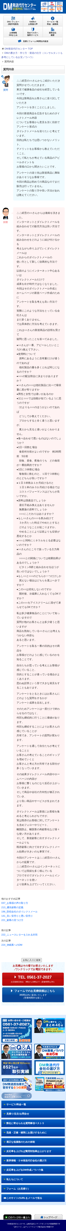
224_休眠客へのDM (11, 944)
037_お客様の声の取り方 (14, 903)
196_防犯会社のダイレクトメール (19, 911)
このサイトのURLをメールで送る (24, 1198)
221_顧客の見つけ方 (12, 920)
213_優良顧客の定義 (12, 907)
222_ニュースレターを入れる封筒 (19, 934)
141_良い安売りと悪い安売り (17, 915)
